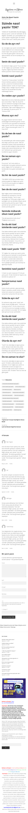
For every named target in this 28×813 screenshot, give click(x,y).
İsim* (3, 580)
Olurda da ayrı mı (6, 392)
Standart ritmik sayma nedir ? (8, 639)
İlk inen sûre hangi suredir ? (8, 662)
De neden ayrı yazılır (7, 389)
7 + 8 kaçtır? (5, 609)
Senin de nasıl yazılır (19, 395)
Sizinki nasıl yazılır (19, 407)
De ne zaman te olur (20, 386)
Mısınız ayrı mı (17, 389)
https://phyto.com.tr (20, 625)
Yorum (3, 563)
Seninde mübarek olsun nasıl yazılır (10, 398)
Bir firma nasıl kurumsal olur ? (8, 647)
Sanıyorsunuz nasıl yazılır (18, 392)
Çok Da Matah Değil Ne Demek (11, 427)
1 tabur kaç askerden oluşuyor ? (9, 651)
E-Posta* (4, 587)
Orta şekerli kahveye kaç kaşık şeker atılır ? (11, 673)
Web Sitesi (4, 594)
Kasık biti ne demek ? (6, 666)
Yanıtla (10, 463)
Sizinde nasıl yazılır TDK (8, 407)
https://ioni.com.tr (5, 627)
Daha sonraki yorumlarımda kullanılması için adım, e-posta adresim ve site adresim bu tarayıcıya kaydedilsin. (13, 604)
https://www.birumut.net (7, 625)
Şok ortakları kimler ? (6, 654)
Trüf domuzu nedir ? (6, 669)
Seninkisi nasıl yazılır (7, 401)
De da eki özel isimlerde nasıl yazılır (10, 383)
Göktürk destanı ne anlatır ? (8, 643)
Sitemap (13, 627)
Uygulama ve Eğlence (14, 9)
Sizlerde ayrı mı (17, 410)
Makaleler (9, 380)
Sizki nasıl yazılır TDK (7, 410)
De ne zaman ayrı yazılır (8, 386)
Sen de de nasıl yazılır (7, 395)
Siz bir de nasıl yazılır (18, 401)
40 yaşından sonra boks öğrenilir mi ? (10, 658)
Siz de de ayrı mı (19, 404)
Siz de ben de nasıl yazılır (8, 404)
